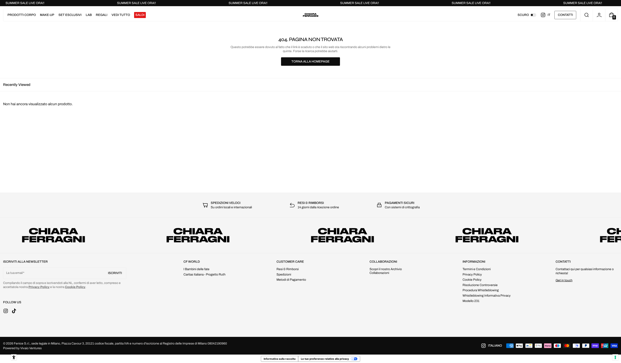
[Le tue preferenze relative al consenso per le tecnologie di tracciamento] (615, 357)
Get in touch (564, 280)
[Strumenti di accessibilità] (14, 357)
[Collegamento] (310, 3)
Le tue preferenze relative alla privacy (325, 358)
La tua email (14, 273)
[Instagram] (544, 15)
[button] (586, 15)
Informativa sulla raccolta (279, 358)
